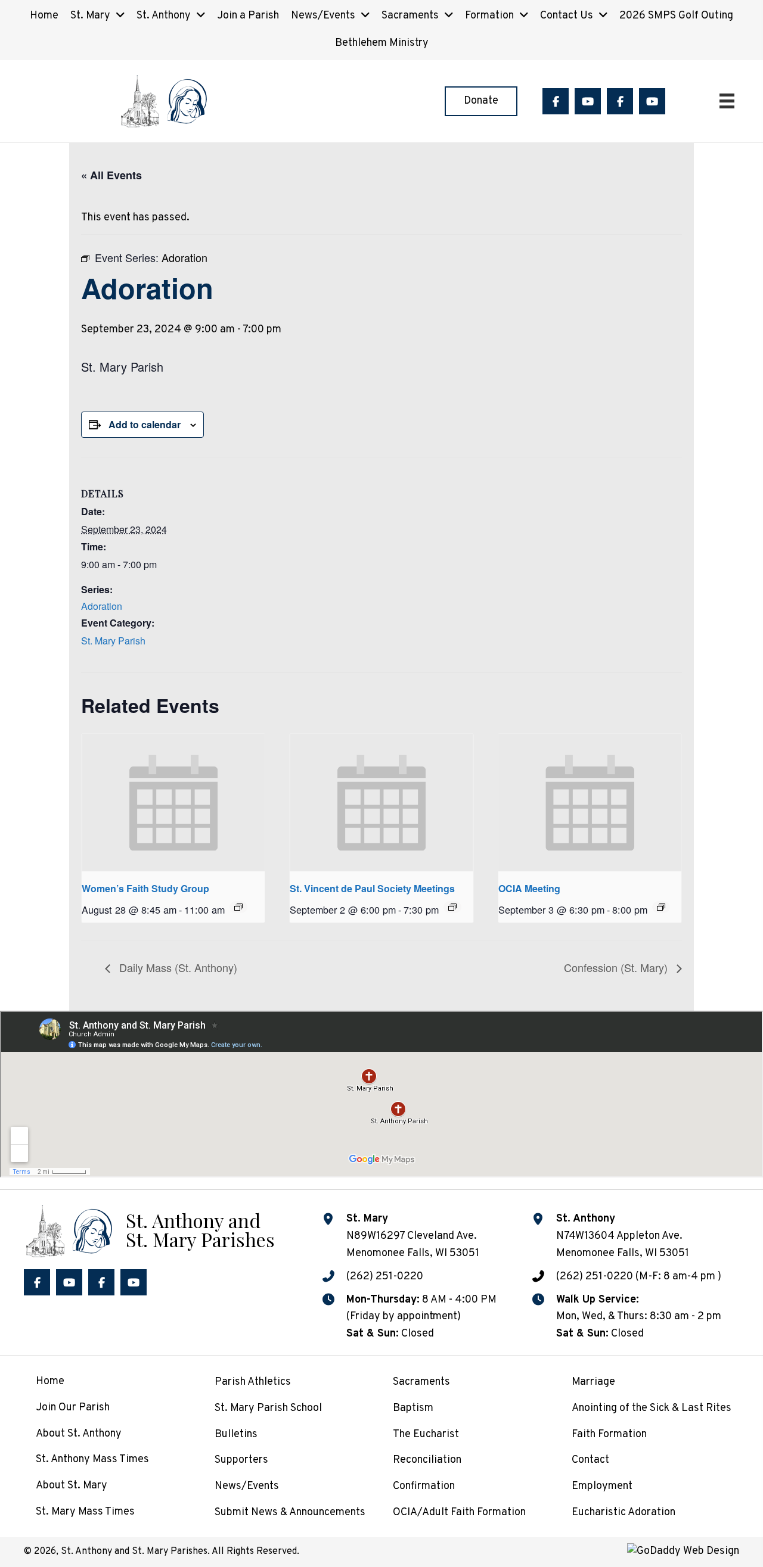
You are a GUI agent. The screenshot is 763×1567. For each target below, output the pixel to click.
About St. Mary (71, 1486)
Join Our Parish (73, 1408)
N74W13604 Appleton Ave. (619, 1236)
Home (50, 1381)
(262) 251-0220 (384, 1276)
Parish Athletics (253, 1382)
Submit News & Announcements (290, 1512)
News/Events (247, 1486)
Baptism (413, 1408)
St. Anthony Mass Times (92, 1459)
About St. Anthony (79, 1434)
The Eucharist (426, 1434)
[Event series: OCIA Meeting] (661, 907)
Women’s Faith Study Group (145, 888)
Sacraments (421, 1382)
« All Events (111, 175)
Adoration (101, 606)
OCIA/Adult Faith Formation (459, 1512)
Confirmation (424, 1486)
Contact (590, 1460)
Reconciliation (427, 1460)
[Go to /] (149, 1229)
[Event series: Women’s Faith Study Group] (238, 907)
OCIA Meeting (529, 888)
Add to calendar (144, 424)
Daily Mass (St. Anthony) (176, 967)
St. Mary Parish (113, 640)
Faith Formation (609, 1434)
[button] (555, 101)
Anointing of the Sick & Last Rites (651, 1408)
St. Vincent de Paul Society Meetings (372, 888)
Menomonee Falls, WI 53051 (622, 1253)
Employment (602, 1486)
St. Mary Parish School (268, 1408)
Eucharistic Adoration (623, 1512)
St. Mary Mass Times (85, 1512)
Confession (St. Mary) (617, 967)
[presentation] (173, 802)
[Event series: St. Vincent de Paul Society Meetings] (452, 907)
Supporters (241, 1460)
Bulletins (236, 1434)
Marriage (593, 1382)
